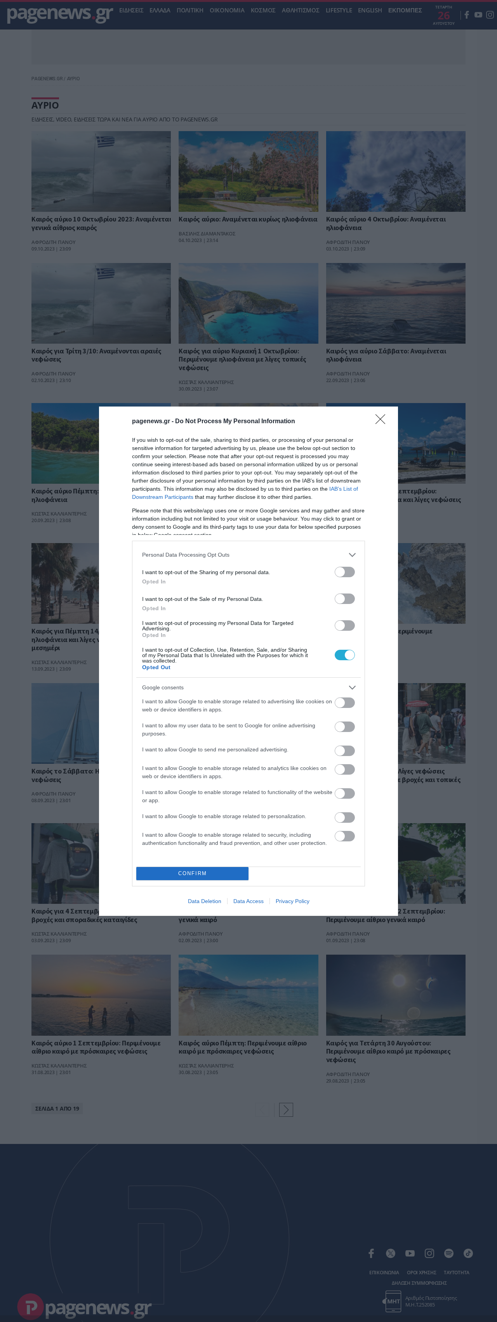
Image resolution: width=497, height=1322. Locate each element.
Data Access (248, 901)
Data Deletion (204, 901)
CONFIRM (192, 873)
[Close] (382, 421)
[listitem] (248, 555)
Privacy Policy (292, 901)
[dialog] (248, 661)
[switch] (345, 572)
